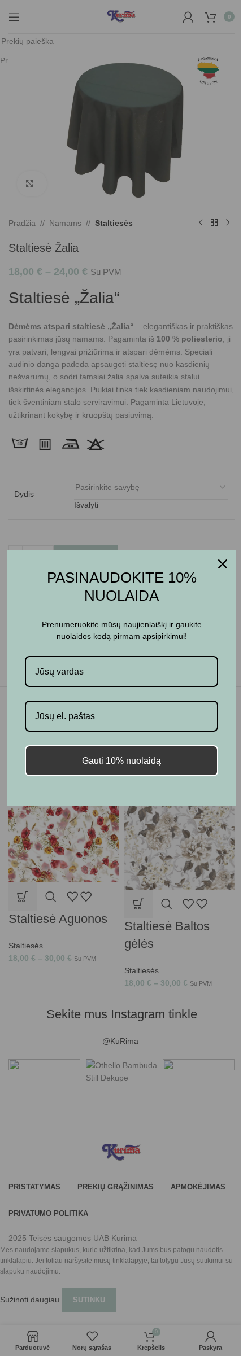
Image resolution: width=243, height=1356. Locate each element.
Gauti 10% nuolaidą (121, 761)
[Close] (222, 564)
